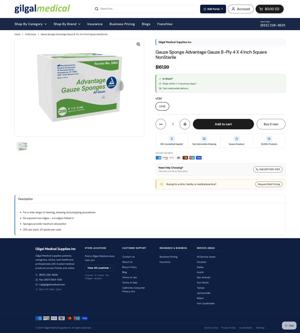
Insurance (165, 261)
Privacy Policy (228, 327)
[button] (270, 9)
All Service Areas (206, 256)
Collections (30, 34)
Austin (200, 272)
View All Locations (98, 267)
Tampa (201, 287)
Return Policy (129, 267)
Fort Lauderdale (206, 303)
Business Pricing (168, 256)
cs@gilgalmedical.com (52, 284)
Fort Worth (203, 282)
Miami (200, 298)
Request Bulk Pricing (269, 184)
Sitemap (260, 327)
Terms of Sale (129, 282)
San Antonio (203, 277)
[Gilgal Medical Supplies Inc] (42, 8)
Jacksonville (203, 293)
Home (17, 34)
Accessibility (245, 327)
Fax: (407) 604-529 (50, 279)
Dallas (200, 267)
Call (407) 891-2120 (269, 169)
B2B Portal (213, 9)
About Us (127, 261)
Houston (201, 261)
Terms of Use (129, 277)
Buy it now (271, 124)
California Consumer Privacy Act (133, 289)
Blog (124, 272)
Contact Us (128, 256)
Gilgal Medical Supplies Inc (57, 327)
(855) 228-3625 (48, 274)
